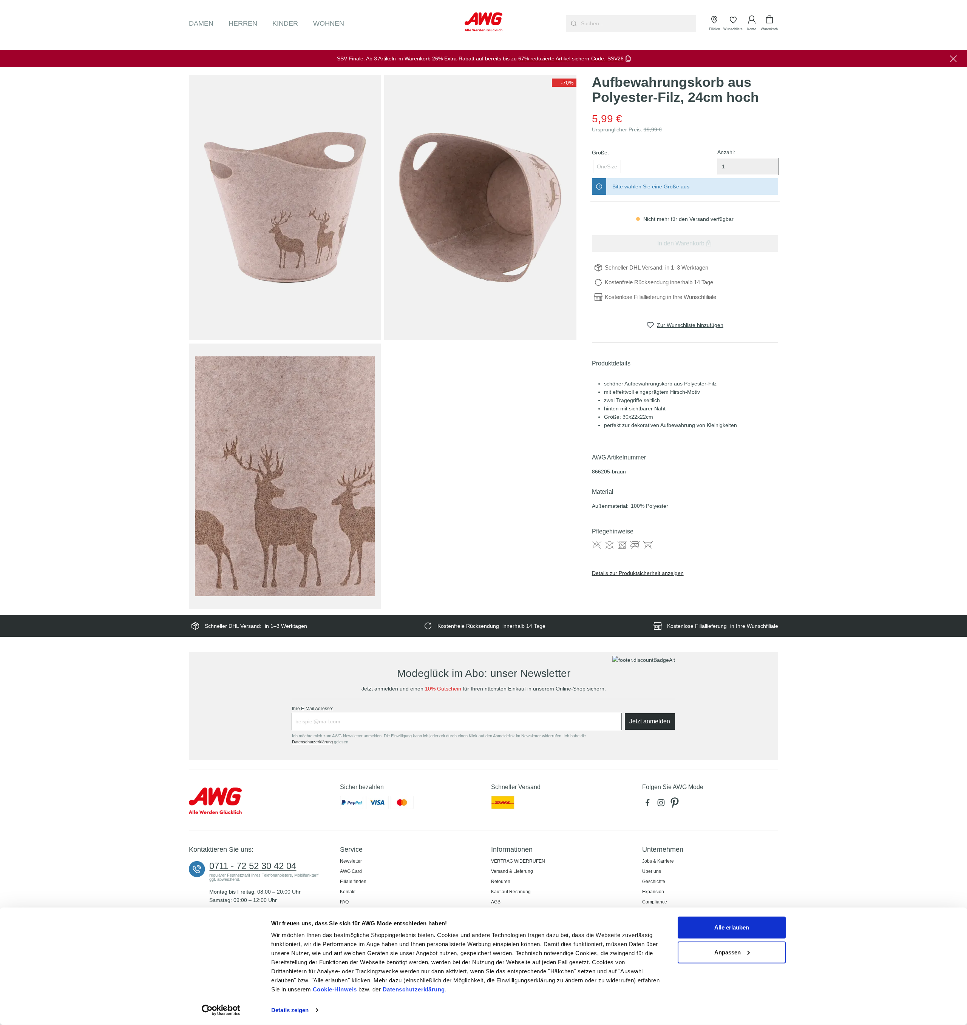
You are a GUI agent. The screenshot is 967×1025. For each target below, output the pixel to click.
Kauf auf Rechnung (511, 891)
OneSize (607, 166)
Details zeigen (290, 1010)
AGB (495, 902)
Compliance (654, 902)
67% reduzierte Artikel (544, 58)
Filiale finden (353, 881)
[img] (564, 83)
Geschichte (653, 881)
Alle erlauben (731, 927)
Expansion (653, 891)
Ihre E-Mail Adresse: (312, 708)
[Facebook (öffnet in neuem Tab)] (649, 805)
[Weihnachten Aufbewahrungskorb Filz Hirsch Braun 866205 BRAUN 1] (285, 207)
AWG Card (351, 871)
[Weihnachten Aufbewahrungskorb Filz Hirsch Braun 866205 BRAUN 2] (480, 207)
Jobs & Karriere (658, 861)
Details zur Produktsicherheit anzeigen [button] (638, 573)
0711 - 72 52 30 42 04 (252, 866)
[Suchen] (573, 23)
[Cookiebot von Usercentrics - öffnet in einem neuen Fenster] (221, 1010)
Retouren (500, 881)
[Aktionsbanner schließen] (953, 58)
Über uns (651, 871)
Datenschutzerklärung (414, 989)
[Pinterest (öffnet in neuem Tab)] (675, 805)
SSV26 (615, 58)
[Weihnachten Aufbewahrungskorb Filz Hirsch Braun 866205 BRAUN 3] (285, 476)
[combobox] (637, 23)
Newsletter (351, 861)
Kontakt (347, 891)
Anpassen (727, 952)
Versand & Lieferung (512, 871)
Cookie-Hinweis (335, 989)
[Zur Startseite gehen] (483, 21)
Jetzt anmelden (649, 721)
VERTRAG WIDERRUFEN (518, 861)
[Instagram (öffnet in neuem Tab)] (662, 805)
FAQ (344, 902)
